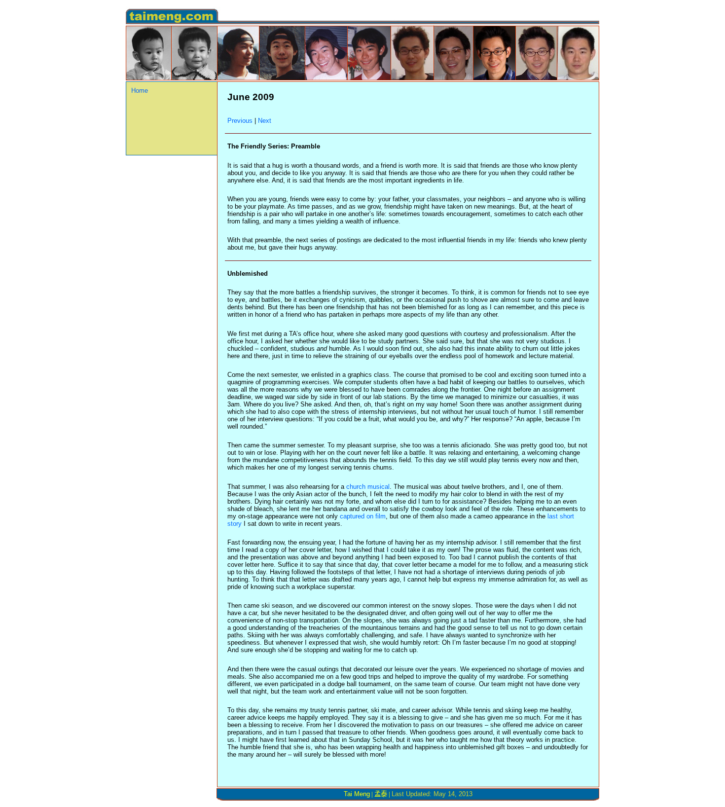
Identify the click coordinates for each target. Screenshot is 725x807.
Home (139, 90)
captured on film (363, 516)
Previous (240, 120)
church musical (368, 486)
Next (264, 120)
